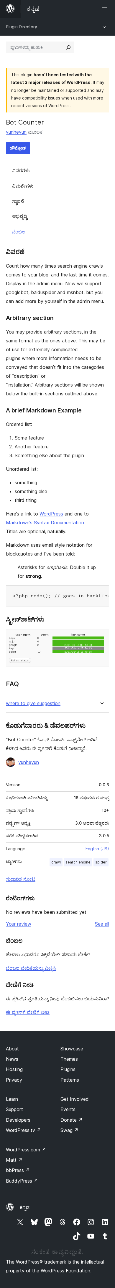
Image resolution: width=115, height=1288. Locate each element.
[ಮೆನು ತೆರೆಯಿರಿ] (105, 9)
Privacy (14, 1080)
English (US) (97, 848)
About (12, 1049)
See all (102, 924)
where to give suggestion (33, 703)
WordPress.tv (23, 1130)
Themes (69, 1059)
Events (67, 1109)
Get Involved (74, 1099)
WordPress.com (26, 1150)
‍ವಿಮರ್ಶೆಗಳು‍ (23, 186)
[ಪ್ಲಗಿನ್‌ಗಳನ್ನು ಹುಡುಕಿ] (68, 47)
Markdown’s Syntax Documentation (45, 523)
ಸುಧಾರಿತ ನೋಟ (20, 879)
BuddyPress (22, 1181)
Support (14, 1109)
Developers (18, 1120)
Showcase (71, 1049)
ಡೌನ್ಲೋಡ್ (18, 147)
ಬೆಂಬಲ (18, 232)
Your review (18, 924)
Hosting (14, 1069)
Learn (12, 1099)
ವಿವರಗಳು (21, 170)
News (12, 1059)
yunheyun (16, 132)
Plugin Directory (21, 26)
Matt (14, 1160)
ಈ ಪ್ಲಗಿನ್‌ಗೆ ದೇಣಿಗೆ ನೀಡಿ (28, 1012)
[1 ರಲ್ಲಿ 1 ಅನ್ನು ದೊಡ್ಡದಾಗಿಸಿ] (101, 637)
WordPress (51, 514)
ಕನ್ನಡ (24, 1207)
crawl (56, 862)
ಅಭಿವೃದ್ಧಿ (19, 216)
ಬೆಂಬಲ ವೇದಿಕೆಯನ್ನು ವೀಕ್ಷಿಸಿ (31, 968)
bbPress (18, 1170)
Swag (69, 1130)
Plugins (67, 1069)
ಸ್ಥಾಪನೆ (18, 201)
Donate (71, 1120)
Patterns (69, 1080)
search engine (78, 862)
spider (101, 862)
